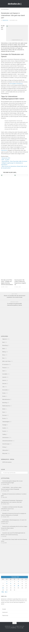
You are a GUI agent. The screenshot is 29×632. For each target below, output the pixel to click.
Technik (4, 431)
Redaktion (5, 20)
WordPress (13, 627)
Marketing (4, 402)
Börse (3, 355)
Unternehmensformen (7, 440)
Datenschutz (5, 615)
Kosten (4, 396)
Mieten (3, 409)
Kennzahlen (5, 389)
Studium (4, 428)
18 (18, 585)
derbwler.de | (14, 4)
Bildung (4, 351)
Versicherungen (6, 443)
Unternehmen (5, 9)
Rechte (4, 418)
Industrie (4, 377)
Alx (22, 627)
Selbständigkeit (5, 421)
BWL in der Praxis (6, 361)
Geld (3, 370)
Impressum (5, 612)
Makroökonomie (6, 399)
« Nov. (2, 591)
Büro (3, 358)
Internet (4, 380)
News (3, 412)
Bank (3, 342)
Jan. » (6, 591)
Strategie (4, 424)
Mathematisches (6, 405)
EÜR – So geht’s (5, 159)
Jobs (3, 386)
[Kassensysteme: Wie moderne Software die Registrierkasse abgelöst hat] (21, 226)
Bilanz (3, 348)
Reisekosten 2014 (6, 158)
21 (3, 587)
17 (14, 585)
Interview (4, 383)
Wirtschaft (4, 453)
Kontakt (4, 609)
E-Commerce (5, 364)
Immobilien (4, 374)
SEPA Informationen (7, 462)
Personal (4, 415)
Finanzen (4, 367)
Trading (4, 434)
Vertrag (4, 447)
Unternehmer (4, 150)
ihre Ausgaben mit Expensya (16, 83)
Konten (4, 393)
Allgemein (4, 339)
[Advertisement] (11, 322)
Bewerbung (5, 345)
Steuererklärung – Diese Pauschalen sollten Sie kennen (14, 161)
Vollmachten (5, 450)
